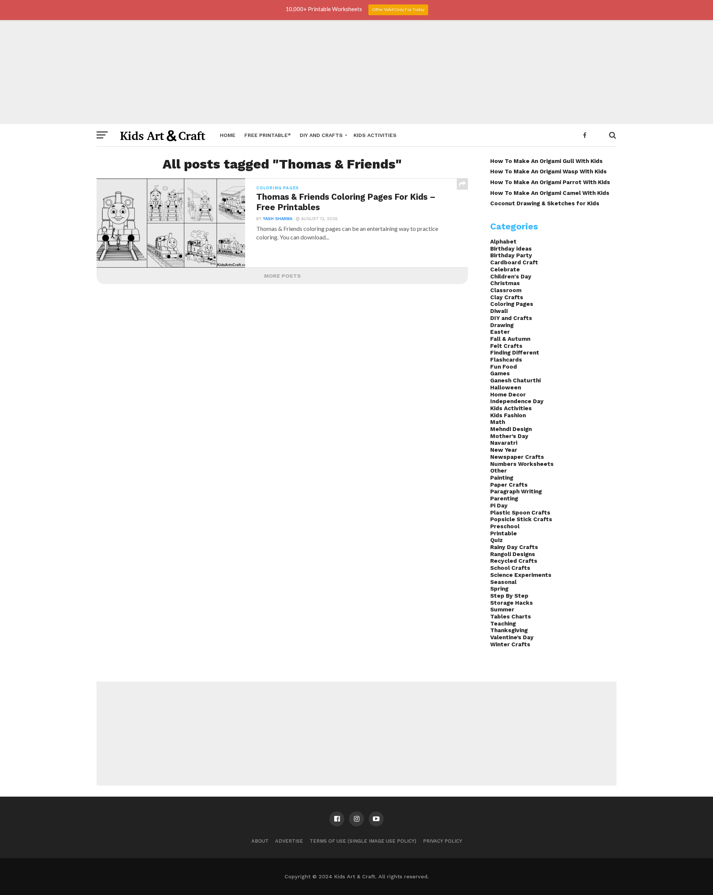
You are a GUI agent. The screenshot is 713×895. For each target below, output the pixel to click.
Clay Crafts (506, 297)
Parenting (504, 498)
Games (500, 373)
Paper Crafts (509, 484)
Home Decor (508, 394)
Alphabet (503, 241)
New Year (503, 450)
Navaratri (503, 443)
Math (497, 422)
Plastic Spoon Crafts (520, 512)
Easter (500, 332)
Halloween (505, 387)
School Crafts (510, 568)
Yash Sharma (277, 218)
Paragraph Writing (516, 491)
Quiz (496, 540)
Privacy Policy (442, 841)
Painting (501, 477)
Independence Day (517, 401)
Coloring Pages (511, 304)
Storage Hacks (511, 603)
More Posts (282, 276)
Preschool (505, 526)
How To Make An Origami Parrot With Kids (550, 182)
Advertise (289, 841)
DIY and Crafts (321, 135)
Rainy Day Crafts (514, 547)
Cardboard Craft (514, 262)
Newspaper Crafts (517, 457)
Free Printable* (267, 135)
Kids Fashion (508, 415)
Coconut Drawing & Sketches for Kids (544, 203)
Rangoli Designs (512, 554)
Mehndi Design (511, 429)
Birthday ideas (511, 248)
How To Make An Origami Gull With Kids (546, 161)
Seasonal (503, 582)
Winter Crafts (510, 644)
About (259, 841)
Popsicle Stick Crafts (521, 519)
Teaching (503, 623)
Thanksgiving (509, 630)
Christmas (505, 283)
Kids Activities (375, 135)
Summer (502, 609)
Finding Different (514, 352)
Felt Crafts (506, 346)
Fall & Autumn (510, 339)
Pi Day (499, 505)
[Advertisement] (356, 72)
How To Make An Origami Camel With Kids (549, 193)
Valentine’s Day (512, 637)
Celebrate (505, 269)
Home (227, 135)
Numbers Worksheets (522, 464)
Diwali (499, 311)
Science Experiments (520, 575)
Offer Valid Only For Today (398, 9)
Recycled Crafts (513, 561)
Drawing (502, 325)
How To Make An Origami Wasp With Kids (548, 171)
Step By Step (509, 595)
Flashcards (506, 359)
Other (498, 470)
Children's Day (510, 276)
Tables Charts (510, 616)
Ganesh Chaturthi (515, 380)
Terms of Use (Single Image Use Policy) (363, 841)
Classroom (505, 290)
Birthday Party (511, 255)
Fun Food (503, 366)
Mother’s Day (509, 436)
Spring (499, 588)
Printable (503, 533)
